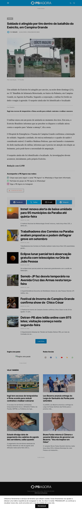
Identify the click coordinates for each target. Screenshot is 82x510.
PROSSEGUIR (42, 506)
